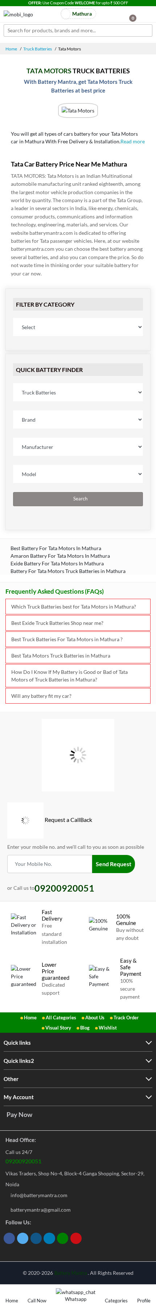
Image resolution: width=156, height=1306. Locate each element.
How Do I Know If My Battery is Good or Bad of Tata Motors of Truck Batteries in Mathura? (69, 676)
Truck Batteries (37, 49)
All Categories (61, 1017)
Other (11, 1079)
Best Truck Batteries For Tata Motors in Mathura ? (67, 639)
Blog (85, 1027)
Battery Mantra (70, 1273)
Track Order (126, 1017)
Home (11, 49)
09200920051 (23, 1161)
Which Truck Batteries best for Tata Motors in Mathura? (73, 606)
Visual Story (58, 1027)
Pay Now (19, 1114)
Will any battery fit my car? (41, 696)
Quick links (17, 1042)
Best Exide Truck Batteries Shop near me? (57, 623)
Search (79, 498)
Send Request (113, 863)
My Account (19, 1097)
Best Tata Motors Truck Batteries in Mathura (60, 655)
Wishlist (108, 1027)
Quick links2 (19, 1060)
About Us (94, 1017)
